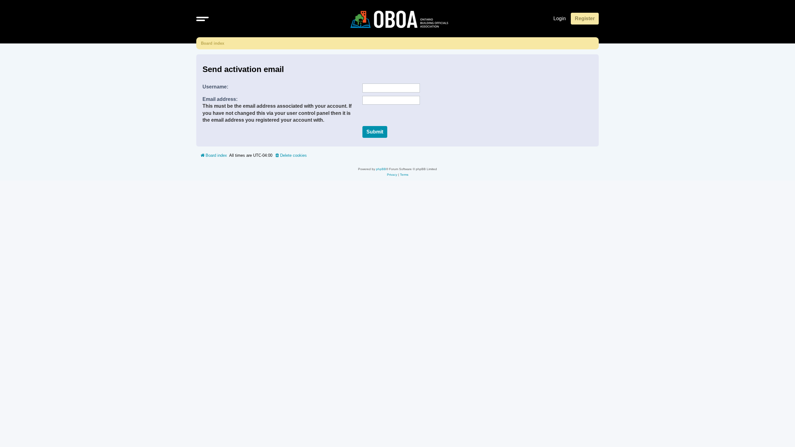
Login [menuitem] (559, 18)
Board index (212, 43)
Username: (215, 86)
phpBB (381, 169)
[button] (202, 18)
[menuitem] (291, 155)
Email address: (220, 99)
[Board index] (399, 18)
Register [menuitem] (585, 18)
